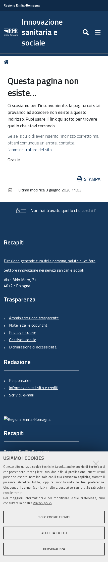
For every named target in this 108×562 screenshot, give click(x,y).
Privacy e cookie (22, 332)
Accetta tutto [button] (54, 532)
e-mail (29, 395)
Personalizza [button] (54, 548)
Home (7, 62)
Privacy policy (42, 502)
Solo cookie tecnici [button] (54, 517)
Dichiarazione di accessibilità (33, 347)
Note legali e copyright (28, 325)
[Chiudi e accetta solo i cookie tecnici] (96, 463)
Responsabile (20, 380)
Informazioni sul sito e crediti (33, 388)
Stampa (92, 179)
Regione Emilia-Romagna (22, 5)
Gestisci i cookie (22, 340)
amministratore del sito (30, 149)
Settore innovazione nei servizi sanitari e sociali (44, 270)
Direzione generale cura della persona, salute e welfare (49, 261)
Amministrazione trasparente (34, 318)
